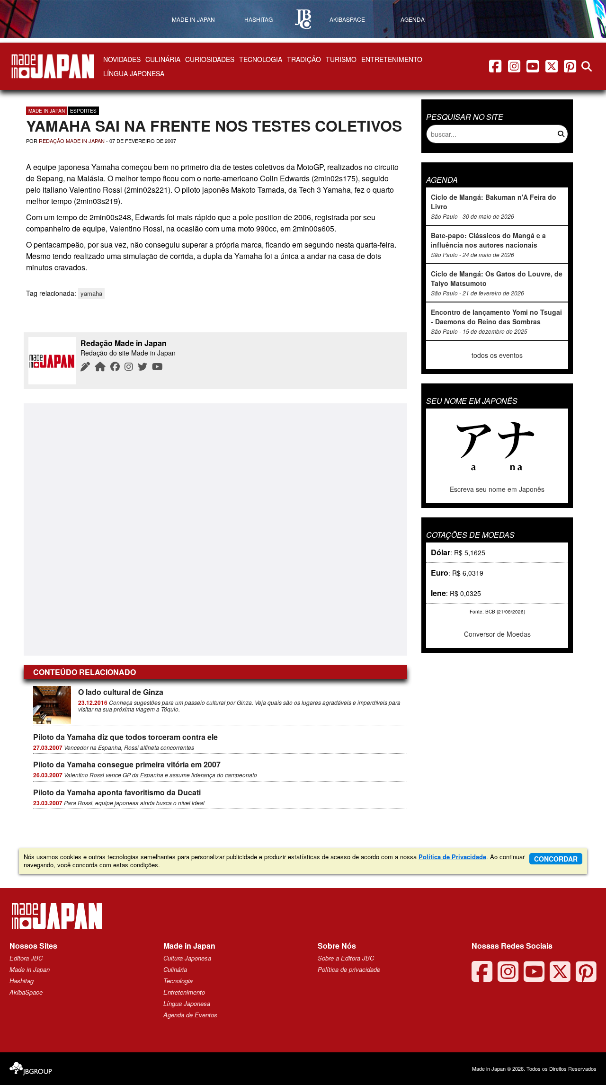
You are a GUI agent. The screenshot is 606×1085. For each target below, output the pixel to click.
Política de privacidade (349, 969)
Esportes (83, 110)
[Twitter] (142, 366)
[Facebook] (115, 366)
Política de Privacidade (452, 856)
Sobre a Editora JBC (346, 957)
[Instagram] (129, 366)
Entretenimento (391, 59)
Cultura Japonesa (187, 957)
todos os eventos (497, 355)
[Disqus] (215, 528)
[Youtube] (157, 366)
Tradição (304, 59)
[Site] (100, 366)
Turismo (341, 59)
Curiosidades (209, 59)
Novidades (122, 59)
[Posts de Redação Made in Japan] (85, 366)
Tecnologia (260, 59)
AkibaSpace (26, 991)
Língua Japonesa (133, 73)
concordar (556, 858)
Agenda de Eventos (190, 1014)
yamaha (91, 293)
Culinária (162, 59)
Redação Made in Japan (72, 140)
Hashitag (21, 980)
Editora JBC (26, 957)
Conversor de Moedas (497, 634)
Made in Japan (46, 110)
